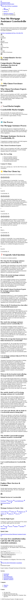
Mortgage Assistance (8, 579)
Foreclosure (6, 574)
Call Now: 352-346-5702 (17, 33)
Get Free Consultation (6, 33)
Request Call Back (7, 556)
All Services (6, 534)
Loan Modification (8, 576)
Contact (12, 4)
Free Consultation (13, 6)
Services (5, 4)
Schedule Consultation (16, 562)
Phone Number (4, 553)
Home (2, 4)
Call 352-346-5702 (6, 562)
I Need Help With (5, 554)
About (8, 4)
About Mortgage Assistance (15, 534)
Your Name (3, 551)
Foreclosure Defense (8, 578)
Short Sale (6, 575)
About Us (6, 585)
